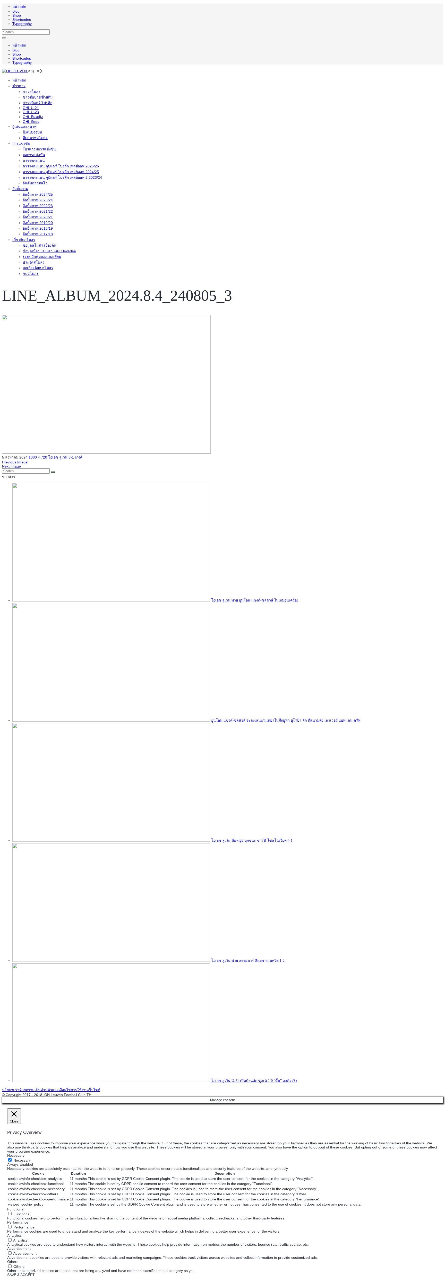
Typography (22, 24)
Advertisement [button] (19, 1248)
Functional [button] (15, 1209)
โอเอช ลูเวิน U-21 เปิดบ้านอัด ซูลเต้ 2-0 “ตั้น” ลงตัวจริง (254, 1081)
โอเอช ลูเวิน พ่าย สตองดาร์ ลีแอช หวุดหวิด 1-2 (248, 961)
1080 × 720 (38, 457)
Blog (16, 11)
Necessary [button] (15, 1155)
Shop (16, 15)
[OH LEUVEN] (15, 71)
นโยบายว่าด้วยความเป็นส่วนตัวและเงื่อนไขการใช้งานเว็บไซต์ (51, 1090)
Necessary (22, 1160)
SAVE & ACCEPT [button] (21, 1275)
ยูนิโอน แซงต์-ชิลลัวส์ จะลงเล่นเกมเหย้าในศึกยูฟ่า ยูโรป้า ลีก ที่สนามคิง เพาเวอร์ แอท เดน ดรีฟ (286, 720)
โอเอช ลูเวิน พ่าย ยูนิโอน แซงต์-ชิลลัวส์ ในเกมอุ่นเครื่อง (254, 600)
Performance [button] (17, 1222)
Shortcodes (21, 19)
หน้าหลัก (19, 6)
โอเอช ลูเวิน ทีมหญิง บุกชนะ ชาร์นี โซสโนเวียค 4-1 (252, 840)
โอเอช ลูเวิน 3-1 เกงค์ (65, 457)
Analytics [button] (14, 1235)
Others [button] (12, 1262)
